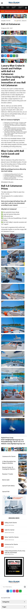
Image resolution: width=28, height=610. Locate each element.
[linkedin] (8, 55)
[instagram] (14, 591)
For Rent (8, 20)
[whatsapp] (20, 591)
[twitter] (5, 55)
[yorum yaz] (17, 55)
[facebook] (2, 55)
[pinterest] (11, 55)
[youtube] (17, 591)
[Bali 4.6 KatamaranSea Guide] (14, 2)
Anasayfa (3, 20)
